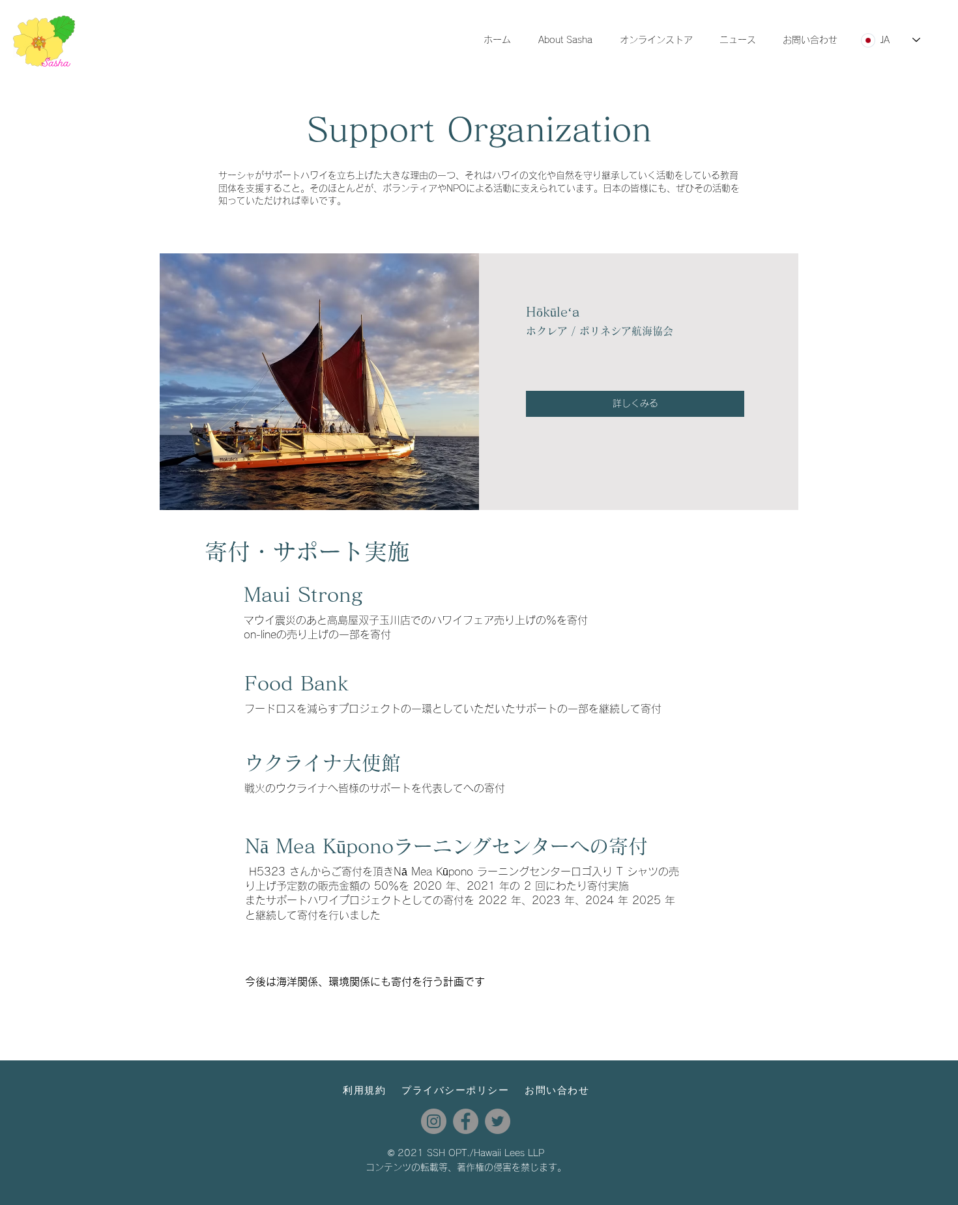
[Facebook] (465, 1121)
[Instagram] (433, 1121)
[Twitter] (497, 1121)
